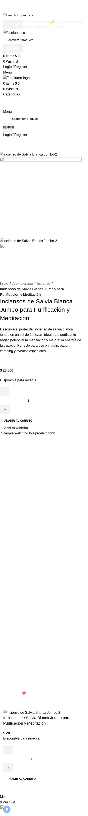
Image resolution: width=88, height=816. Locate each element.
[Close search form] (5, 5)
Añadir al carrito (18, 420)
